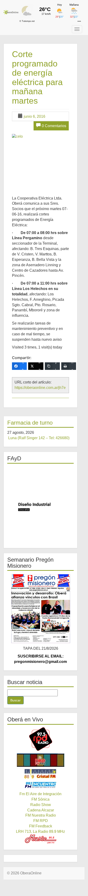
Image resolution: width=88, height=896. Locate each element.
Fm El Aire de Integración (40, 794)
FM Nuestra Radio (40, 815)
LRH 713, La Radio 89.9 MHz (40, 831)
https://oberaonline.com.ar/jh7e (40, 388)
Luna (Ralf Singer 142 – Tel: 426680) (38, 438)
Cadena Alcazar (40, 810)
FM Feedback (40, 826)
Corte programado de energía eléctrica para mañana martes (37, 77)
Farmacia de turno (30, 422)
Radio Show (40, 805)
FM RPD (40, 821)
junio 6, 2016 (34, 116)
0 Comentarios (54, 126)
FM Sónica (40, 799)
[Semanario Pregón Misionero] (40, 608)
